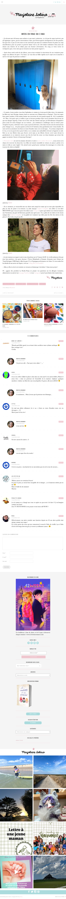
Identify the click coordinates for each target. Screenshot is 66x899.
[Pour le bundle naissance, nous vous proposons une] (16, 838)
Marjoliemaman (20, 358)
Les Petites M (16, 476)
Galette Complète (42, 209)
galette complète (8, 284)
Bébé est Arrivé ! (17, 341)
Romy (21, 896)
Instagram (36, 211)
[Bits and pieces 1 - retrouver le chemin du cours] (49, 771)
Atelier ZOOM (19, 740)
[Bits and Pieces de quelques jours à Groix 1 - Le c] (16, 805)
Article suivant (58, 293)
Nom (4, 553)
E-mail (5, 557)
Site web (5, 561)
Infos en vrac (33, 31)
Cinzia (13, 435)
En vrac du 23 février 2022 (30, 319)
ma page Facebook (24, 273)
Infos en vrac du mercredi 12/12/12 (53, 324)
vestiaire (42, 284)
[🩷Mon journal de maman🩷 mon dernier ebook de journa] (16, 872)
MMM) (10, 203)
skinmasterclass (32, 284)
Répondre (61, 358)
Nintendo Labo (8, 141)
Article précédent (8, 293)
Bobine (14, 462)
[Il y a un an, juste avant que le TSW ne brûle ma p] (16, 771)
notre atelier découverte (45, 141)
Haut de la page (60, 896)
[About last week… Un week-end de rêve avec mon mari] (49, 872)
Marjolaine (12, 287)
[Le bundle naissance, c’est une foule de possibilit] (49, 838)
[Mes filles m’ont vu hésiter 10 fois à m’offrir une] (49, 805)
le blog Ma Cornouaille (35, 263)
